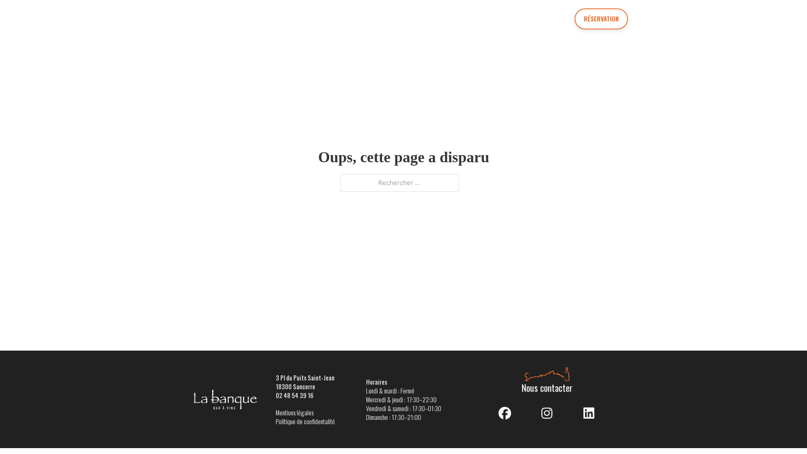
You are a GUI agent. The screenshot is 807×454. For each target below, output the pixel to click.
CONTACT (533, 18)
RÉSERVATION (601, 18)
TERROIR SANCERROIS (456, 18)
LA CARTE (288, 18)
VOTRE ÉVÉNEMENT (361, 18)
